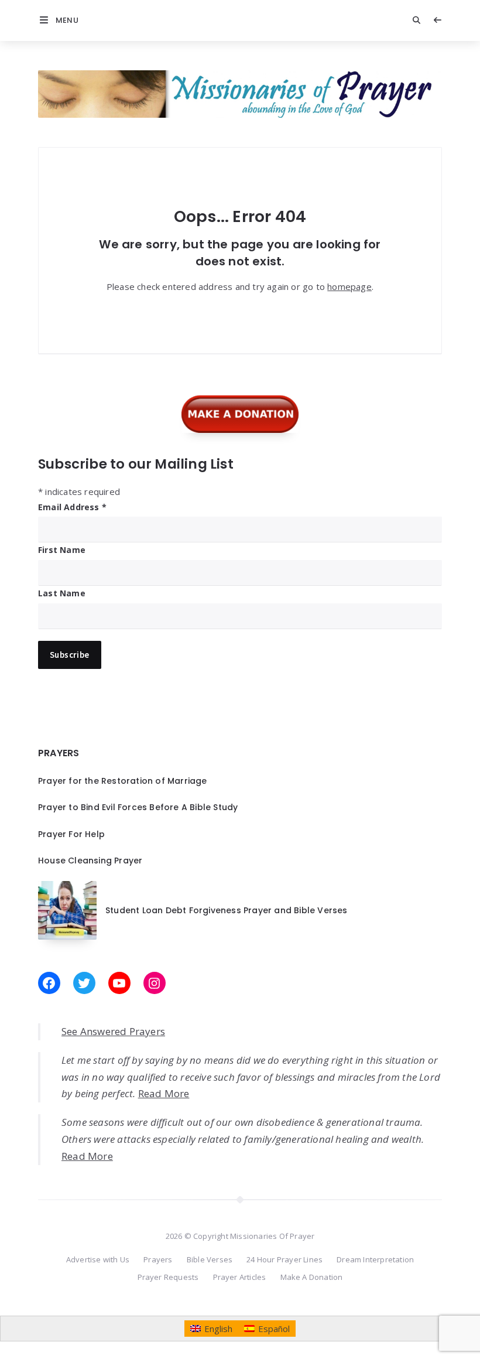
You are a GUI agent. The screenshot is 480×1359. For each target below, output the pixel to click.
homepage (349, 286)
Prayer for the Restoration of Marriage (122, 781)
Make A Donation (311, 1277)
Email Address (72, 507)
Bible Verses (209, 1259)
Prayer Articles (239, 1277)
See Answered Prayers (113, 1031)
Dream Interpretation (375, 1259)
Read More (164, 1093)
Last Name (61, 593)
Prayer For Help (71, 834)
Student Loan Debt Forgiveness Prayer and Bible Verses (226, 910)
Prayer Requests (168, 1277)
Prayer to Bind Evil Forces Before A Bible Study (138, 807)
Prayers (157, 1259)
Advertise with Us (97, 1259)
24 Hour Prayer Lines (284, 1259)
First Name (61, 549)
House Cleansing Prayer (90, 860)
